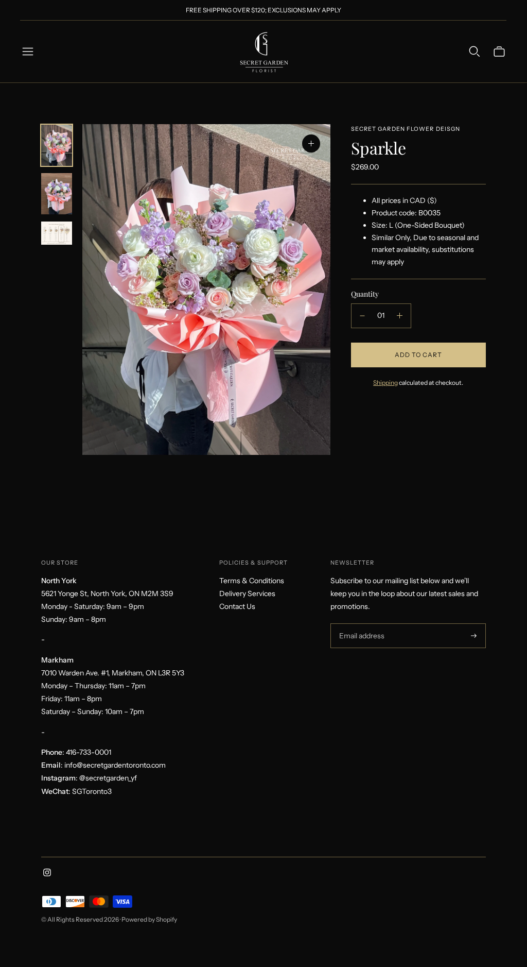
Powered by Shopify (149, 919)
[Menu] (28, 51)
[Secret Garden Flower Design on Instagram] (47, 873)
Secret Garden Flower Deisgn (406, 128)
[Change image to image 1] (56, 145)
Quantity (365, 294)
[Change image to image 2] (56, 194)
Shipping (385, 382)
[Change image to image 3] (56, 233)
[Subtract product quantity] (362, 316)
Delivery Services (247, 593)
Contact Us (237, 606)
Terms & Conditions (251, 580)
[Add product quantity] (400, 316)
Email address (360, 623)
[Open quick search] (474, 51)
